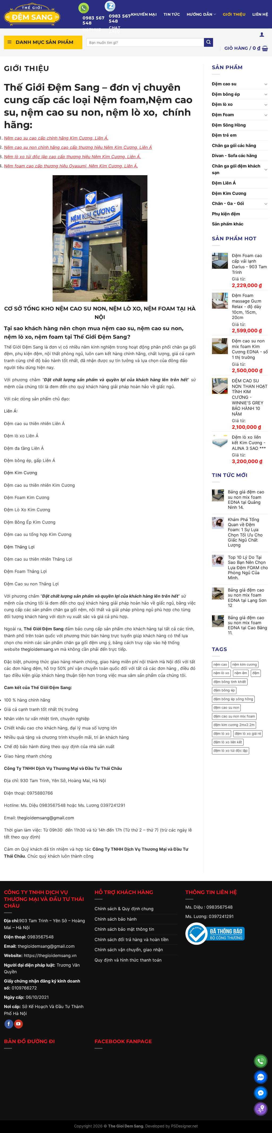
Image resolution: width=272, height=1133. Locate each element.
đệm (255, 673)
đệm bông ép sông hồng (233, 699)
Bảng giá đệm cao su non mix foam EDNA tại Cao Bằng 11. (247, 625)
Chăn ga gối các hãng (234, 145)
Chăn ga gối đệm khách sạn (236, 169)
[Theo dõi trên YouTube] (18, 1024)
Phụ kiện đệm (226, 213)
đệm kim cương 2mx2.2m (234, 725)
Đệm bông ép (226, 94)
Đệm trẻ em (224, 135)
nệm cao (220, 664)
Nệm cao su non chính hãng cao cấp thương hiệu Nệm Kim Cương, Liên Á (78, 147)
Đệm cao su (224, 83)
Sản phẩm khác (227, 223)
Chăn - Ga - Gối (228, 203)
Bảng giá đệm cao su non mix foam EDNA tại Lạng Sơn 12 (247, 598)
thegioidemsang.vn (40, 649)
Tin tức (172, 14)
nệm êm (241, 673)
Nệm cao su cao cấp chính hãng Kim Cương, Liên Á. (56, 138)
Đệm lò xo (222, 104)
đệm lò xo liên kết (228, 742)
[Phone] (261, 1061)
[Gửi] (208, 42)
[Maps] (261, 1109)
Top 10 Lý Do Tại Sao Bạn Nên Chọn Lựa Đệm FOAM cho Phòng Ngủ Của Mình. (248, 567)
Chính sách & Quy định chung (124, 908)
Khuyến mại (144, 14)
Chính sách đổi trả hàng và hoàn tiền (131, 939)
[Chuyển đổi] (266, 84)
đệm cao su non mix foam (234, 716)
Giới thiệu (234, 14)
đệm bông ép (224, 690)
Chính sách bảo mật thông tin (124, 929)
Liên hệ (260, 14)
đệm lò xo (222, 734)
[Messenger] (261, 1093)
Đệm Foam (223, 114)
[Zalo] (261, 1077)
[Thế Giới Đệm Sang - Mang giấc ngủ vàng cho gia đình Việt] (37, 14)
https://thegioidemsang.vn (50, 955)
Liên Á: (11, 411)
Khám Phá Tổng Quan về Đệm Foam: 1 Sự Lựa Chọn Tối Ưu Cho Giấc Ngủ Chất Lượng (245, 532)
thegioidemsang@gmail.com (45, 817)
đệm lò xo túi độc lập (231, 751)
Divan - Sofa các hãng (234, 155)
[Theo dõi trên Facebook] (9, 1024)
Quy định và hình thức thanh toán (128, 960)
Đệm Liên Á (224, 183)
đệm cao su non (226, 708)
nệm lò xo (221, 673)
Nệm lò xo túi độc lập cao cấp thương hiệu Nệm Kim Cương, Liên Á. (72, 156)
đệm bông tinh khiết (230, 682)
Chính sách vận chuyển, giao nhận (129, 949)
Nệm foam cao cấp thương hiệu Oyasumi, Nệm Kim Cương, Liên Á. (71, 166)
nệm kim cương (244, 664)
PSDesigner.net (184, 1126)
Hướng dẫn (199, 14)
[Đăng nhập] (262, 34)
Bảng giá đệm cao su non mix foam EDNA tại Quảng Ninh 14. (246, 499)
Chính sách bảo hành (116, 919)
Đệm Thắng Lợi (19, 546)
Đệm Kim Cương (20, 472)
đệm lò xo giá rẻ (248, 734)
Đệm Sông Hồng (229, 125)
